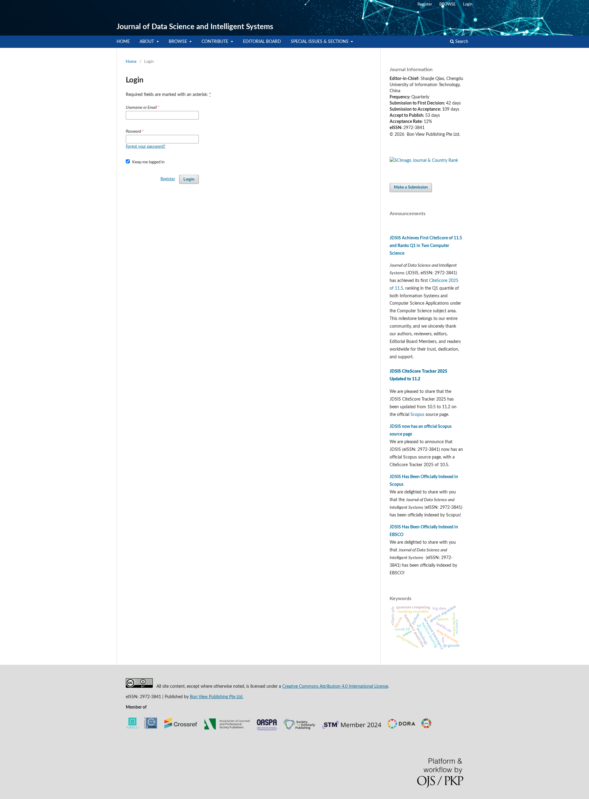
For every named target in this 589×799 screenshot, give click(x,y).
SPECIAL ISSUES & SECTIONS (320, 42)
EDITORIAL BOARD (262, 42)
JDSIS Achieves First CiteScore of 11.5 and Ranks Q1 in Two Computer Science (426, 246)
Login (467, 4)
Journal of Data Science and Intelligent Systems (195, 27)
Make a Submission (411, 187)
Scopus (417, 415)
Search (461, 42)
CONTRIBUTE (215, 42)
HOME (123, 42)
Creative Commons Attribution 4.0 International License (335, 686)
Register (425, 4)
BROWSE (178, 42)
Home (131, 62)
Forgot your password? (145, 147)
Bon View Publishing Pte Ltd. (216, 697)
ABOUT (147, 42)
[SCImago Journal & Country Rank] (424, 160)
